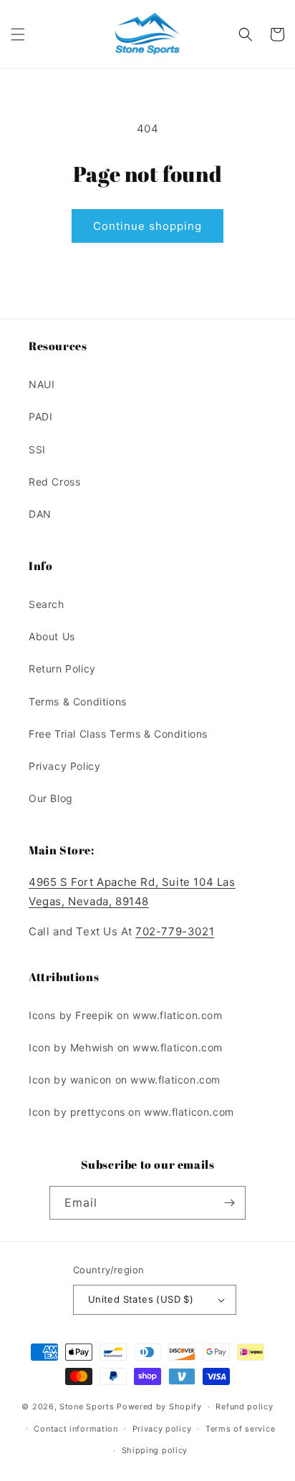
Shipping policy (155, 1450)
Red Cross (54, 482)
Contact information (75, 1429)
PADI (40, 416)
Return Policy (62, 668)
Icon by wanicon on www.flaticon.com (125, 1080)
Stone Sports (86, 1407)
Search (46, 604)
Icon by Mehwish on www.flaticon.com (126, 1047)
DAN (40, 514)
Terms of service (240, 1429)
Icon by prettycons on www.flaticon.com (131, 1112)
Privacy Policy (64, 766)
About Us (52, 636)
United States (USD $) (140, 1299)
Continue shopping (147, 226)
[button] (18, 34)
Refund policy (244, 1407)
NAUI (41, 384)
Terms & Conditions (78, 701)
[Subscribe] (229, 1203)
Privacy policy (162, 1429)
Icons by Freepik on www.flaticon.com (126, 1015)
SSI (37, 449)
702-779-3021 (174, 931)
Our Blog (51, 798)
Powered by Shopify (159, 1407)
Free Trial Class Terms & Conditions (118, 734)
